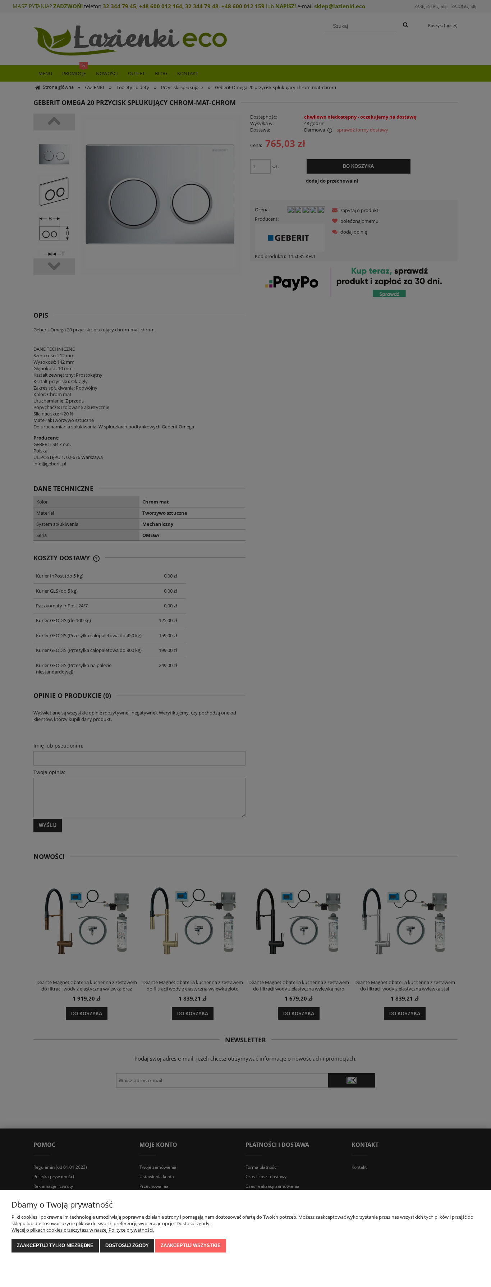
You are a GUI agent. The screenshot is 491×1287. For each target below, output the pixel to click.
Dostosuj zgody (127, 1245)
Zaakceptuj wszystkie (191, 1245)
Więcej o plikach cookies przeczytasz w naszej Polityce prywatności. (83, 1230)
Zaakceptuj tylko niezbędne (55, 1245)
